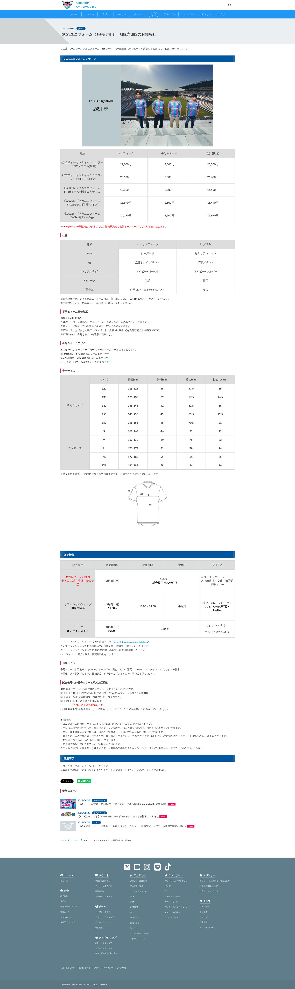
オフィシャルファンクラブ (176, 881)
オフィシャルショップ (104, 948)
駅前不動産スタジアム (69, 906)
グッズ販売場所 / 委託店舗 (106, 953)
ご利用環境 (121, 968)
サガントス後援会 (172, 912)
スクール (134, 928)
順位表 (63, 901)
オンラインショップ (103, 943)
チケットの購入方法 (103, 886)
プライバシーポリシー (103, 968)
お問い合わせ (84, 968)
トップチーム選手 (102, 912)
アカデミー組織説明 (138, 881)
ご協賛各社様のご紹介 (209, 886)
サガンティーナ (171, 902)
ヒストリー (204, 917)
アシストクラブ (171, 917)
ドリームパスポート (103, 896)
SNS (166, 891)
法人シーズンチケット (209, 891)
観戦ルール (65, 912)
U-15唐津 (134, 907)
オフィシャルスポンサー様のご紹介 (215, 881)
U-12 (132, 912)
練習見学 (99, 927)
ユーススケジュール (138, 891)
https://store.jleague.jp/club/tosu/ (131, 641)
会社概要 (203, 912)
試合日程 (64, 896)
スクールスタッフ (137, 938)
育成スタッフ (135, 923)
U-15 (132, 902)
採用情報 (203, 922)
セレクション (135, 917)
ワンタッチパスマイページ (176, 907)
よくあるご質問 (68, 968)
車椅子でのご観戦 (67, 922)
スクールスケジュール (139, 933)
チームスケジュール (103, 922)
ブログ (168, 886)
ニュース (75, 840)
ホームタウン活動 (172, 896)
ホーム (63, 840)
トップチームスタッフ (104, 917)
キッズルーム (66, 917)
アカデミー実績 (136, 886)
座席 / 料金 (99, 891)
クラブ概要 (204, 906)
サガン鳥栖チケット (103, 881)
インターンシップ (207, 927)
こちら (108, 361)
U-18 (132, 896)
